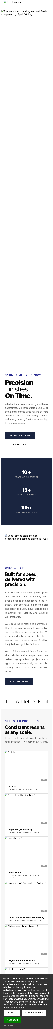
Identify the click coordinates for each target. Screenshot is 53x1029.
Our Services (18, 444)
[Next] (44, 766)
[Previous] (8, 766)
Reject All (12, 1012)
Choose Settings (34, 1012)
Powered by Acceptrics (10, 1025)
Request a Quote (20, 435)
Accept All (12, 1019)
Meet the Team (19, 681)
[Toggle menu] (47, 5)
